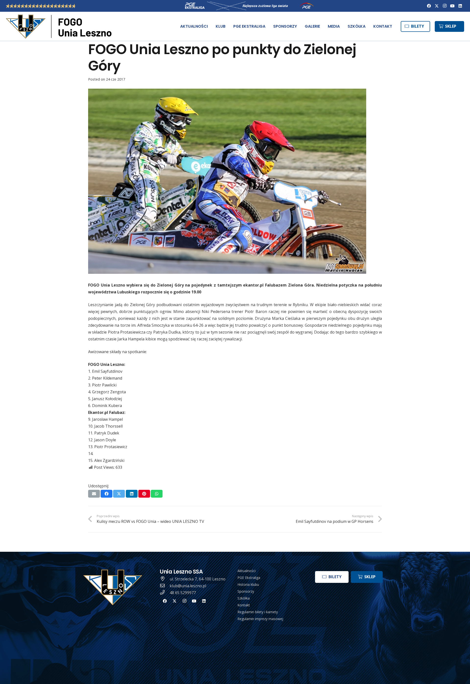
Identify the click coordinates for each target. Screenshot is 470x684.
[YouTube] (452, 6)
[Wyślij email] (94, 494)
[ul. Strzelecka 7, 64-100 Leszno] (165, 579)
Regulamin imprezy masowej (260, 618)
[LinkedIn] (460, 6)
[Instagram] (444, 6)
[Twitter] (437, 6)
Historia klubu (248, 584)
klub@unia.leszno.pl (188, 585)
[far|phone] (165, 592)
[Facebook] (429, 6)
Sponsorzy (245, 591)
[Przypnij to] (144, 494)
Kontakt (243, 605)
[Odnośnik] (60, 26)
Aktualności (246, 570)
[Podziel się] (106, 494)
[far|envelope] (165, 585)
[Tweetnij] (119, 494)
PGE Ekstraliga (248, 577)
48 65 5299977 (183, 592)
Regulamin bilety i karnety (257, 612)
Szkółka (243, 598)
